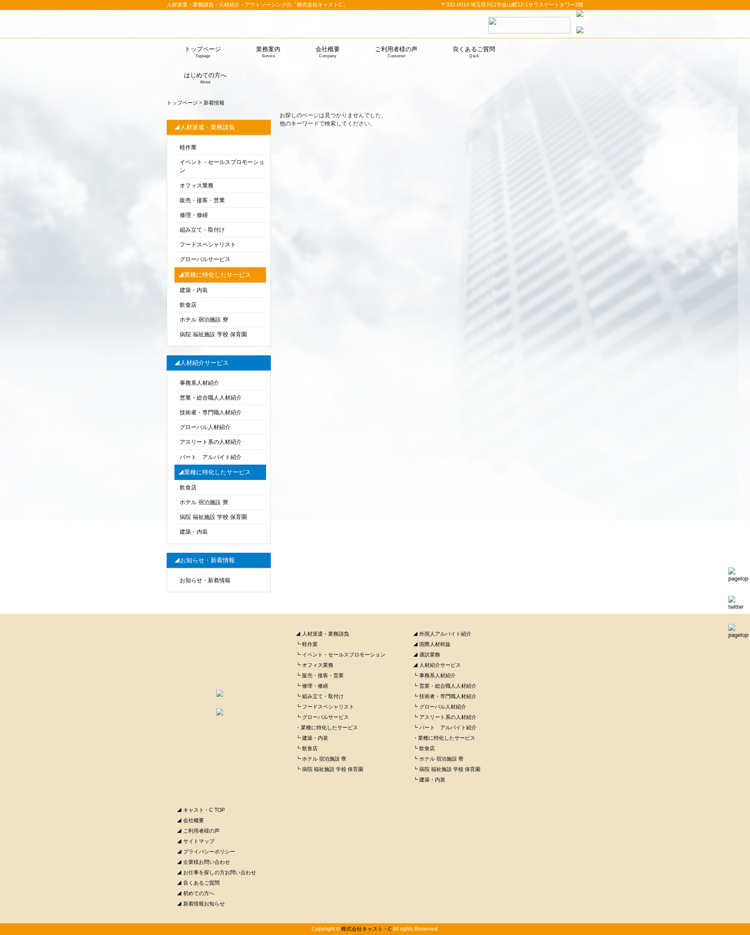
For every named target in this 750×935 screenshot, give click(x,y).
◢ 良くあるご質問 (198, 883)
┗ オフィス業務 (314, 665)
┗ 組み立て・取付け (320, 696)
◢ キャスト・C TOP (201, 810)
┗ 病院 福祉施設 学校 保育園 (329, 769)
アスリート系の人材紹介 (211, 442)
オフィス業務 (197, 185)
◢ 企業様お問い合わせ (203, 862)
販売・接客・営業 (202, 200)
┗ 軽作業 (307, 644)
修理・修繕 (194, 215)
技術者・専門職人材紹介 (211, 412)
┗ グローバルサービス (322, 717)
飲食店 (188, 305)
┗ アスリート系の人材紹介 (445, 717)
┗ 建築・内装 (312, 738)
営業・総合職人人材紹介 (211, 397)
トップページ (182, 102)
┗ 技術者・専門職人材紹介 (445, 696)
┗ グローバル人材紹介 (439, 707)
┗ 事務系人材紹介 (434, 676)
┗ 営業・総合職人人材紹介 (445, 686)
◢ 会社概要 (190, 820)
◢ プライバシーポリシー (206, 852)
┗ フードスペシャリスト (325, 707)
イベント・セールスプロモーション (222, 166)
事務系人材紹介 (199, 383)
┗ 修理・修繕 (312, 686)
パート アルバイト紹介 (211, 457)
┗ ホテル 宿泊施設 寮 (321, 759)
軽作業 (188, 147)
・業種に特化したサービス (327, 728)
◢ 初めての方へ (195, 893)
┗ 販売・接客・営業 (320, 676)
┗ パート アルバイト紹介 (445, 728)
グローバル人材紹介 (205, 427)
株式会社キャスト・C (366, 929)
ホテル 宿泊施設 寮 (204, 319)
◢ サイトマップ (195, 841)
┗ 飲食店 (307, 748)
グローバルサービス (205, 259)
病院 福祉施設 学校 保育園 (213, 334)
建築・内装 (194, 290)
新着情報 (214, 102)
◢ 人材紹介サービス (437, 665)
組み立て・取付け (202, 229)
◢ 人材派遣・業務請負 (322, 634)
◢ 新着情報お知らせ (201, 904)
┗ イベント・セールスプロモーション (340, 655)
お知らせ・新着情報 (205, 580)
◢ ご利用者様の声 (198, 831)
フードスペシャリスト (208, 244)
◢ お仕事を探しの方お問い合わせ (216, 872)
